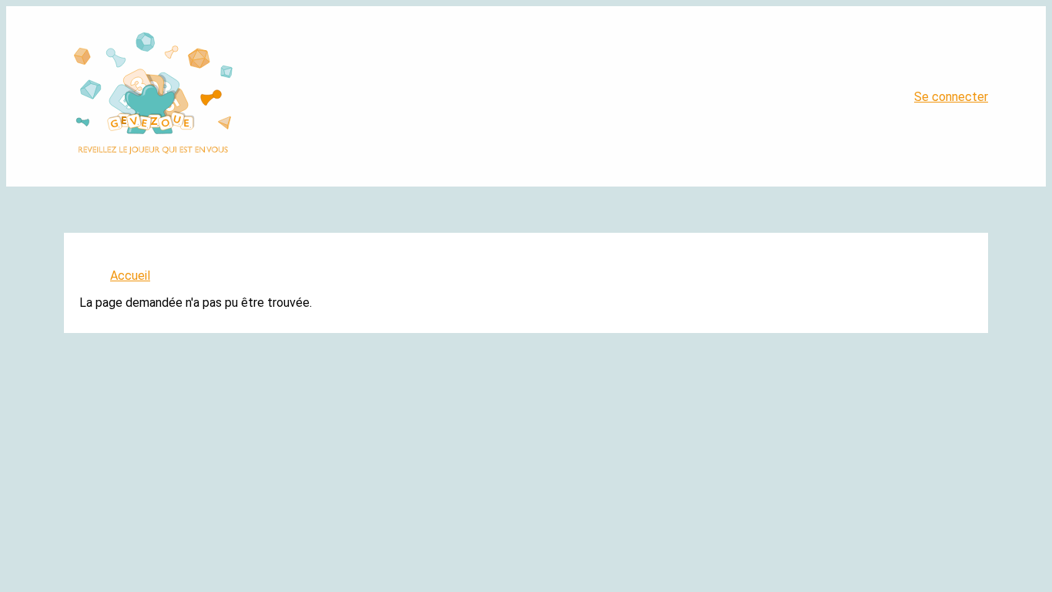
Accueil (130, 275)
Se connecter (951, 96)
